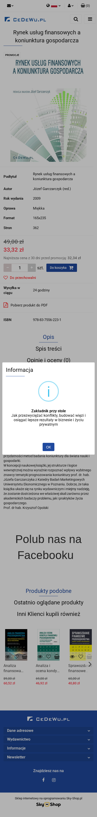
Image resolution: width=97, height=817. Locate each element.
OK (48, 447)
